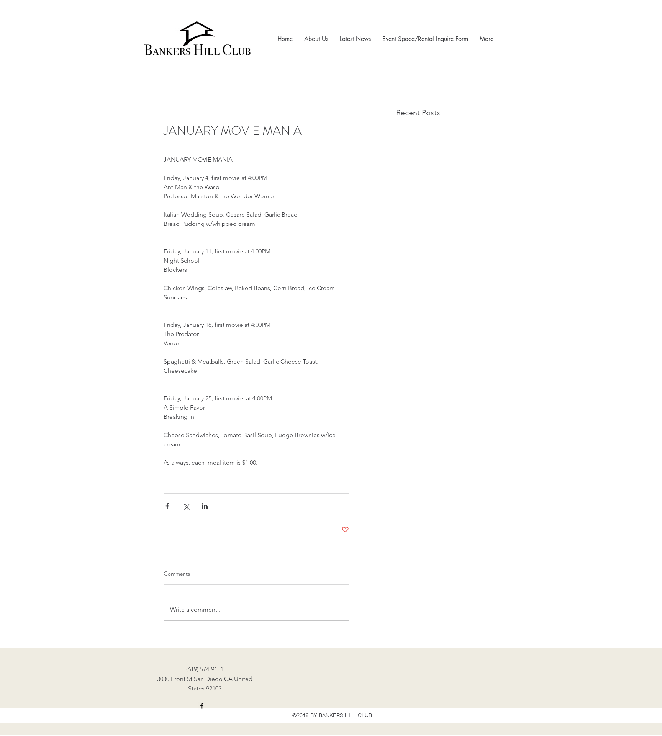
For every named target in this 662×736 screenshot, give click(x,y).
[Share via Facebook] (167, 506)
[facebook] (202, 706)
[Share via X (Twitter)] (186, 506)
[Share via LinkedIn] (204, 506)
